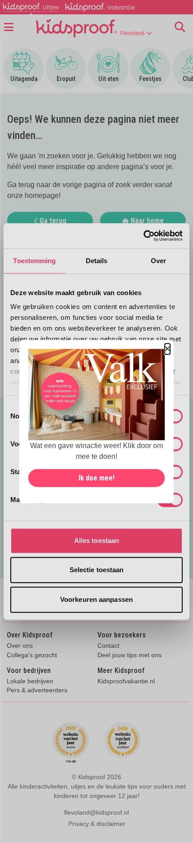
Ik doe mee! (96, 477)
